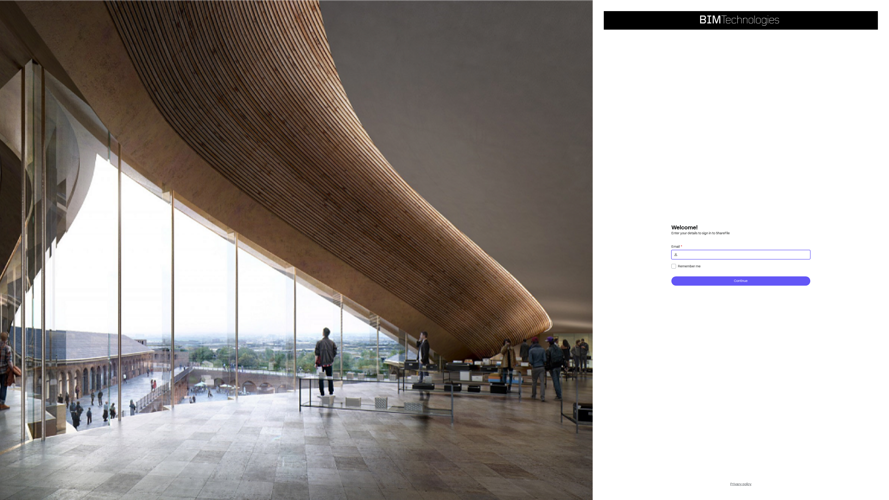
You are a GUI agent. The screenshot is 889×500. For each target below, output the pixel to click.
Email (675, 246)
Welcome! (684, 227)
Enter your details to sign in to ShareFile (700, 233)
